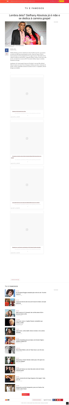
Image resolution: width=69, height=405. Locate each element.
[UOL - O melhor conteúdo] (6, 1)
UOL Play (33, 1)
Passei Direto (26, 1)
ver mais (25, 394)
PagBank (30, 1)
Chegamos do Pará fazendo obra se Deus (19, 111)
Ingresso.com (13, 1)
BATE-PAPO (17, 1)
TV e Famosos (34, 8)
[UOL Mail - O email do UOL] (53, 1)
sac (50, 1)
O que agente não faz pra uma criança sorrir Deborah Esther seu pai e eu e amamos (26, 202)
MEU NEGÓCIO (21, 1)
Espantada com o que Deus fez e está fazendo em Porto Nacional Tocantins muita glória (26, 247)
